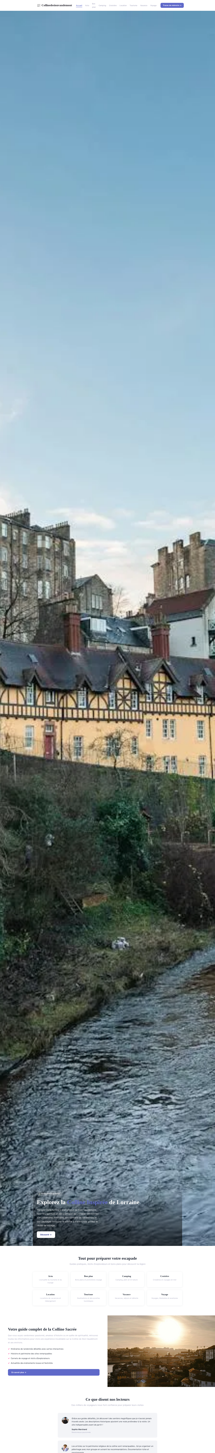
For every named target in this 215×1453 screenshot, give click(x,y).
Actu (87, 5)
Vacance (143, 5)
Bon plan (94, 5)
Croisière (113, 5)
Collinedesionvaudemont (54, 5)
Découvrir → (46, 1234)
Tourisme (133, 5)
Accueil (79, 5)
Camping (102, 5)
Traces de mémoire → (172, 5)
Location (123, 5)
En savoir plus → (18, 1372)
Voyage (153, 5)
